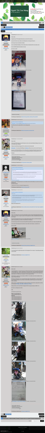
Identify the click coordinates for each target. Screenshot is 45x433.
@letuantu (24, 123)
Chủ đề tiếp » (42, 416)
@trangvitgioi (13, 123)
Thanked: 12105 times (6, 157)
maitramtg (31, 116)
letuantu (6, 41)
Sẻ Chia (33, 116)
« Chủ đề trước (3, 416)
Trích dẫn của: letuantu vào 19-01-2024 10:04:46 (18, 169)
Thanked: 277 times (6, 179)
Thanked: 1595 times (6, 135)
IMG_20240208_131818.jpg (16, 110)
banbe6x (22, 116)
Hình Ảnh (3, 31)
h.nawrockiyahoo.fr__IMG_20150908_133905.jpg (18, 401)
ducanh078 (36, 116)
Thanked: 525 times (6, 203)
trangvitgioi (6, 128)
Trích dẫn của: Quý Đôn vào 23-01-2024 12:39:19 (17, 167)
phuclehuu (28, 116)
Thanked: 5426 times (6, 48)
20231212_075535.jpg (15, 238)
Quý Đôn (30, 162)
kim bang (25, 116)
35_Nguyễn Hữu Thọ (6, 172)
